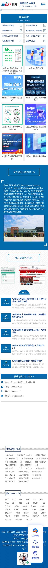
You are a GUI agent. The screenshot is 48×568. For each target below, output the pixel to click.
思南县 (41, 506)
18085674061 (16, 387)
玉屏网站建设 (10, 472)
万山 (27, 503)
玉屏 (20, 500)
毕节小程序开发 (11, 462)
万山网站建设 (41, 468)
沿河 (13, 503)
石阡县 (24, 510)
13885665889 (16, 391)
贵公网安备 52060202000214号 (16, 545)
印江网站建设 (37, 472)
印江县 (33, 506)
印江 (41, 500)
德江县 (16, 510)
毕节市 (16, 516)
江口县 (7, 506)
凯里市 (17, 513)
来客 (36, 465)
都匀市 (26, 513)
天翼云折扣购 (40, 455)
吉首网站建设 (37, 478)
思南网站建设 (10, 475)
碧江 (7, 500)
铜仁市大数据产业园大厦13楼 (23, 382)
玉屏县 (24, 506)
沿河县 (7, 510)
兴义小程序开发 (42, 459)
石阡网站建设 (23, 472)
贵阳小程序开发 (25, 465)
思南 (34, 500)
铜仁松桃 (18, 519)
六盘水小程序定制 (11, 459)
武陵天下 (29, 468)
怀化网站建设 (23, 482)
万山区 (44, 503)
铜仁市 (33, 510)
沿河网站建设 (37, 475)
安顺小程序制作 (27, 459)
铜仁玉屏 (8, 519)
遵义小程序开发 (11, 465)
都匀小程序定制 (25, 462)
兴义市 (35, 513)
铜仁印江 (29, 519)
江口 (13, 500)
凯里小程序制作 (40, 462)
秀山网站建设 (10, 482)
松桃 (20, 503)
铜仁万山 (25, 516)
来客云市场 (9, 455)
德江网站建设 (23, 475)
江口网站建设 (10, 478)
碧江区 (35, 503)
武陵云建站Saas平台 (24, 455)
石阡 (27, 500)
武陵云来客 (9, 468)
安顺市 (43, 513)
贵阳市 (41, 510)
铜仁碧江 (36, 516)
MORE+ (24, 293)
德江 (7, 503)
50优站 (19, 468)
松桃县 (16, 506)
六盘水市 (8, 513)
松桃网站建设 (23, 478)
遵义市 (7, 516)
